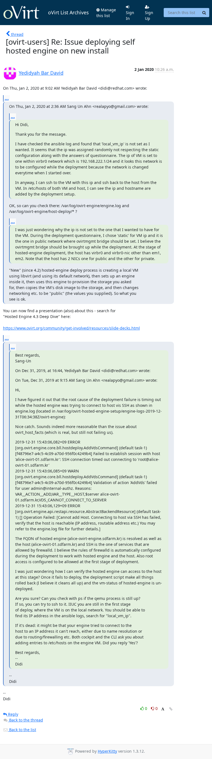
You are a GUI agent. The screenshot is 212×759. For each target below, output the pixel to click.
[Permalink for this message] (171, 709)
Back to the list (22, 729)
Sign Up (149, 15)
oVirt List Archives (68, 12)
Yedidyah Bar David (41, 73)
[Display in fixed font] (162, 709)
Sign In (130, 15)
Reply (12, 714)
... (7, 98)
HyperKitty (107, 751)
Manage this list (106, 12)
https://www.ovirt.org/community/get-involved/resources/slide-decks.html (71, 328)
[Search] (204, 12)
